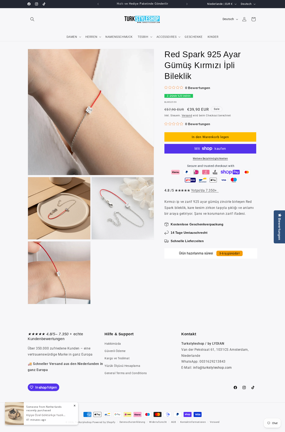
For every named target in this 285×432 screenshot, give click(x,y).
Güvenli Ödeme (115, 351)
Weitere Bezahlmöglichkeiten (210, 158)
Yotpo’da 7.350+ (205, 190)
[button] (32, 19)
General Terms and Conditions (126, 373)
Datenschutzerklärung (132, 422)
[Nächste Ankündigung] (187, 4)
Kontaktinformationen (193, 422)
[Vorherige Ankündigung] (98, 4)
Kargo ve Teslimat (117, 358)
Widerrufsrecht (158, 422)
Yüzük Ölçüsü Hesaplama (122, 365)
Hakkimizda (113, 343)
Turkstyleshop (83, 422)
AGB (173, 422)
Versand (187, 115)
